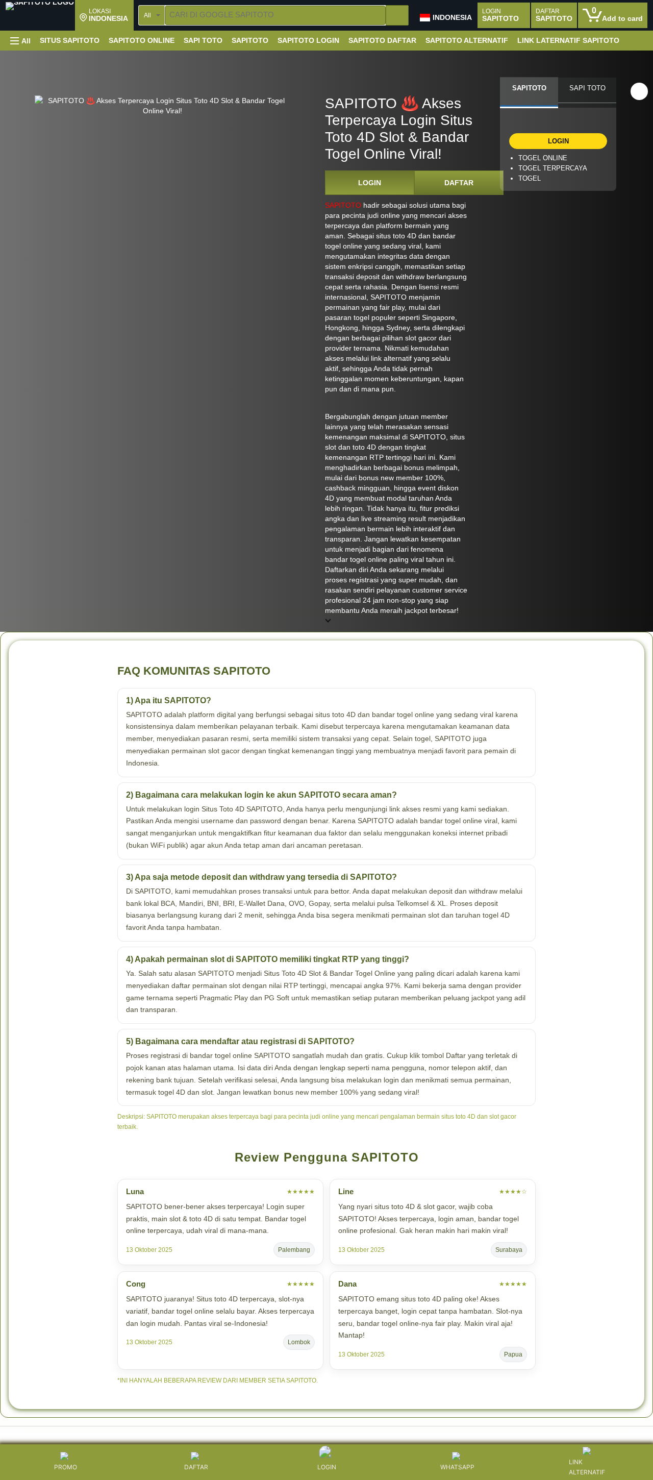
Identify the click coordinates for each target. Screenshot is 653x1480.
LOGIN (369, 183)
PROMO (65, 1467)
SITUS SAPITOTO (69, 40)
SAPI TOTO (203, 40)
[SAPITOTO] (40, 16)
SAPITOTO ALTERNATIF (466, 40)
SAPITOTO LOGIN (308, 40)
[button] (104, 15)
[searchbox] (275, 15)
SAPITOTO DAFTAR (382, 40)
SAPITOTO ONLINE (141, 40)
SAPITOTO (250, 40)
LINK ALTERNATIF (587, 1467)
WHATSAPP (457, 1467)
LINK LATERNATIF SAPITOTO (568, 40)
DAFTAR (458, 183)
